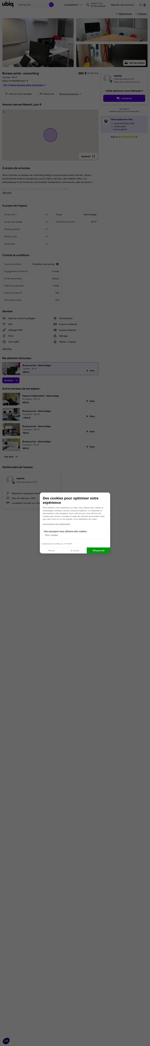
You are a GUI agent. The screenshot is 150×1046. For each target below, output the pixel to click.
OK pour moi (98, 550)
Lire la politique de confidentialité (56, 524)
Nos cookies (51, 535)
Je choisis (75, 550)
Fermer (51, 550)
